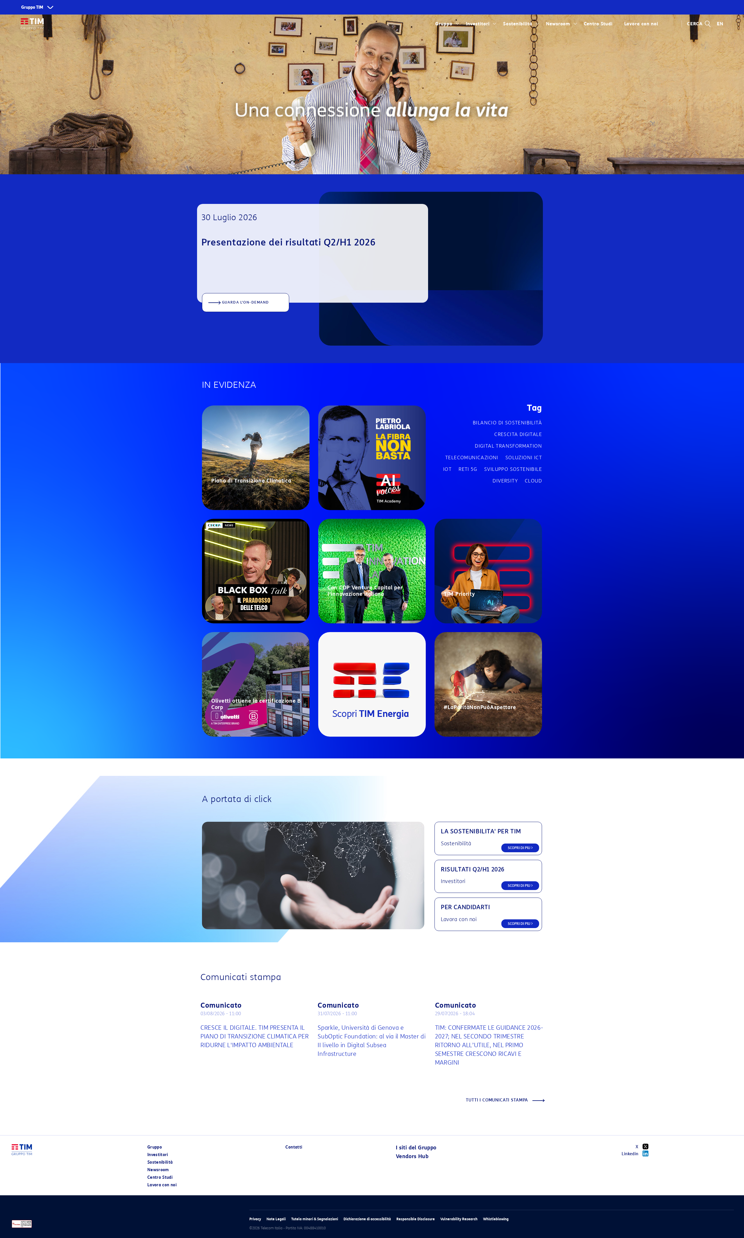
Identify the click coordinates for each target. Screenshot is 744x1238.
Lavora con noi (162, 1185)
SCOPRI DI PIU (519, 848)
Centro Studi (160, 1177)
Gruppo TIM (32, 7)
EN (720, 23)
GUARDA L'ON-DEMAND (245, 302)
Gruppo (444, 23)
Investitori (478, 23)
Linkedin (630, 1153)
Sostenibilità (517, 23)
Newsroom (558, 23)
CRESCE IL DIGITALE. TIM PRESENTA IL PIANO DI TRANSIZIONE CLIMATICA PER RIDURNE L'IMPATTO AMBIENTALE (255, 1036)
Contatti (293, 1147)
